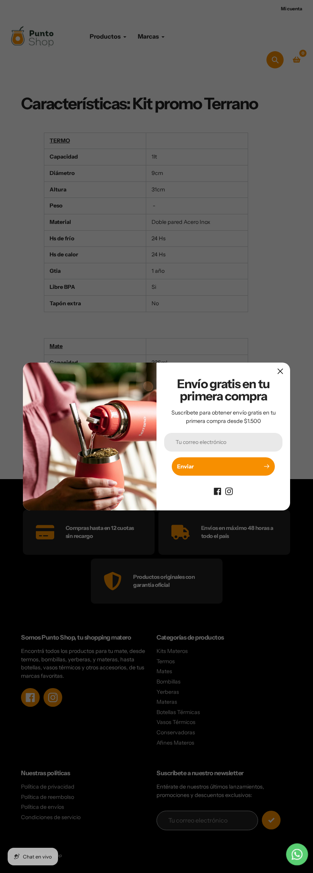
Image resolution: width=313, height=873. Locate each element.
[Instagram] (229, 491)
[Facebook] (217, 491)
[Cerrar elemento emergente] (280, 371)
